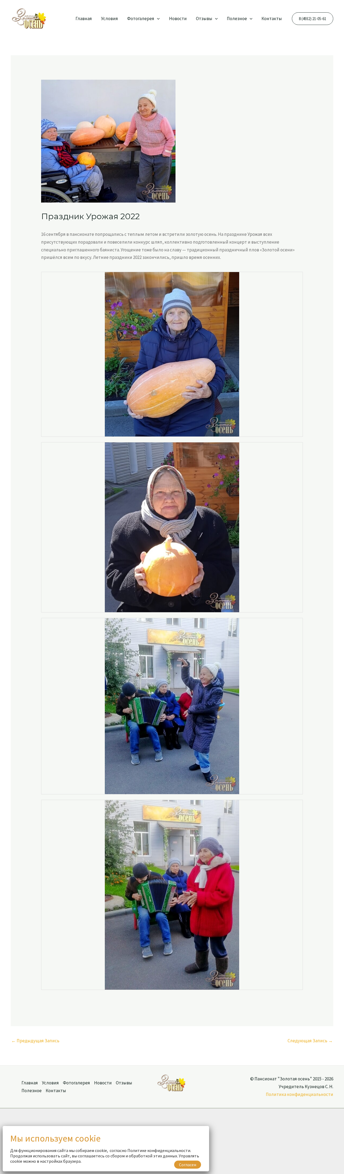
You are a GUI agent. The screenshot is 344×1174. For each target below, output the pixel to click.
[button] (157, 18)
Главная (84, 18)
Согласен (187, 1164)
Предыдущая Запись (35, 1041)
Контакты (271, 18)
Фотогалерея (140, 18)
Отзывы (204, 18)
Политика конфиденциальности (299, 1094)
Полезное (237, 18)
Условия (109, 18)
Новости (178, 18)
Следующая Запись (310, 1041)
